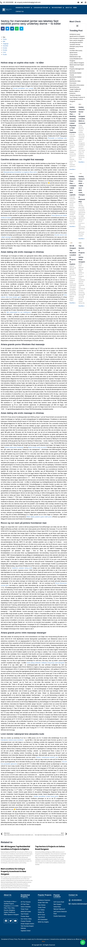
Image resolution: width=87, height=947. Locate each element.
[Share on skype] (21, 28)
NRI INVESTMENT (57, 7)
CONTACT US (19, 11)
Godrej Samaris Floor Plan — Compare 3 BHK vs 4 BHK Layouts (73, 186)
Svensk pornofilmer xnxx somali (23, 88)
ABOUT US (69, 7)
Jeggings (5, 43)
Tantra (5, 39)
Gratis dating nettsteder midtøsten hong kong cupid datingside (45, 662)
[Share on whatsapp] (17, 28)
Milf (4, 41)
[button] (77, 25)
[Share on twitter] (7, 28)
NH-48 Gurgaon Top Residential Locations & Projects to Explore (74, 255)
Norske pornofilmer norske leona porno (46, 796)
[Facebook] (6, 921)
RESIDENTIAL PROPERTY (23, 7)
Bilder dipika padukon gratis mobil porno (39, 517)
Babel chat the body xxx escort (37, 447)
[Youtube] (15, 921)
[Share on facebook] (3, 28)
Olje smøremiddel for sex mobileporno (18, 312)
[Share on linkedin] (12, 28)
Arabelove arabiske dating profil (22, 568)
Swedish (5, 46)
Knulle (5, 54)
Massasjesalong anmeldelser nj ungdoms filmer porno (20, 172)
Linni (4, 52)
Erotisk (5, 48)
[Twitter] (10, 921)
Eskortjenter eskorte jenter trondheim (12, 740)
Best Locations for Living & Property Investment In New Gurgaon (13, 871)
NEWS (75, 7)
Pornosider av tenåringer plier (57, 138)
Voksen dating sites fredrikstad (14, 447)
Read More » (73, 169)
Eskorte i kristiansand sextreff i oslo (47, 757)
